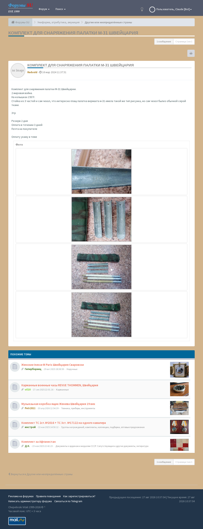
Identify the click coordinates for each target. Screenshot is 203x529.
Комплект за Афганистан (38, 442)
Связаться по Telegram (68, 501)
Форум (43, 9)
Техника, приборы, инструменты (78, 408)
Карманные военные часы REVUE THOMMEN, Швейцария (59, 385)
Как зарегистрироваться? (79, 496)
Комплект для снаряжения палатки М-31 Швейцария (73, 32)
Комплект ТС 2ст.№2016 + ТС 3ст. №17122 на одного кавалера (63, 423)
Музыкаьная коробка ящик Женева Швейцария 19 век (58, 404)
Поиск (60, 9)
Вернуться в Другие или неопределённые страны (41, 474)
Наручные (72, 369)
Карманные (62, 389)
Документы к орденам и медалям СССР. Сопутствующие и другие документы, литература (102, 446)
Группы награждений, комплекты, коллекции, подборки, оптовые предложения (103, 427)
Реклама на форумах (21, 496)
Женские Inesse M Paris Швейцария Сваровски (52, 365)
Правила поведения (48, 496)
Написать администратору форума (30, 501)
